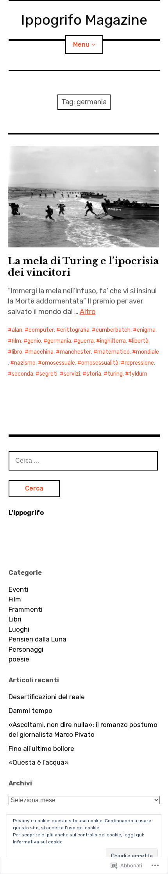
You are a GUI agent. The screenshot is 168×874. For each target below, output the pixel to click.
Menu (81, 44)
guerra (85, 341)
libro (17, 352)
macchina (41, 352)
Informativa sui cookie (38, 842)
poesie (19, 659)
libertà (140, 341)
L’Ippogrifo (26, 512)
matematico (113, 352)
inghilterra (113, 341)
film (16, 341)
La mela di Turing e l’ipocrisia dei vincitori (83, 266)
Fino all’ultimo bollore (41, 748)
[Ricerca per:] (83, 460)
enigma (146, 330)
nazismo (25, 363)
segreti (48, 374)
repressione (139, 363)
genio (34, 341)
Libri (15, 619)
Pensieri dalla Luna (37, 639)
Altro (88, 311)
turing (115, 374)
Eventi (19, 589)
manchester (75, 352)
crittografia (74, 330)
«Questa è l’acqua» (39, 762)
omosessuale (58, 363)
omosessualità (99, 363)
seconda (22, 374)
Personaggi (26, 649)
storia (93, 374)
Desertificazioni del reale (47, 697)
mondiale (147, 352)
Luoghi (19, 629)
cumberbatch (113, 330)
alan (17, 330)
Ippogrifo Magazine (84, 19)
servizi (72, 374)
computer (41, 330)
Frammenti (26, 609)
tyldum (138, 374)
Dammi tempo (30, 710)
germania (59, 341)
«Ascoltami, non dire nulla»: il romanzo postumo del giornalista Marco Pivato (83, 730)
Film (15, 599)
